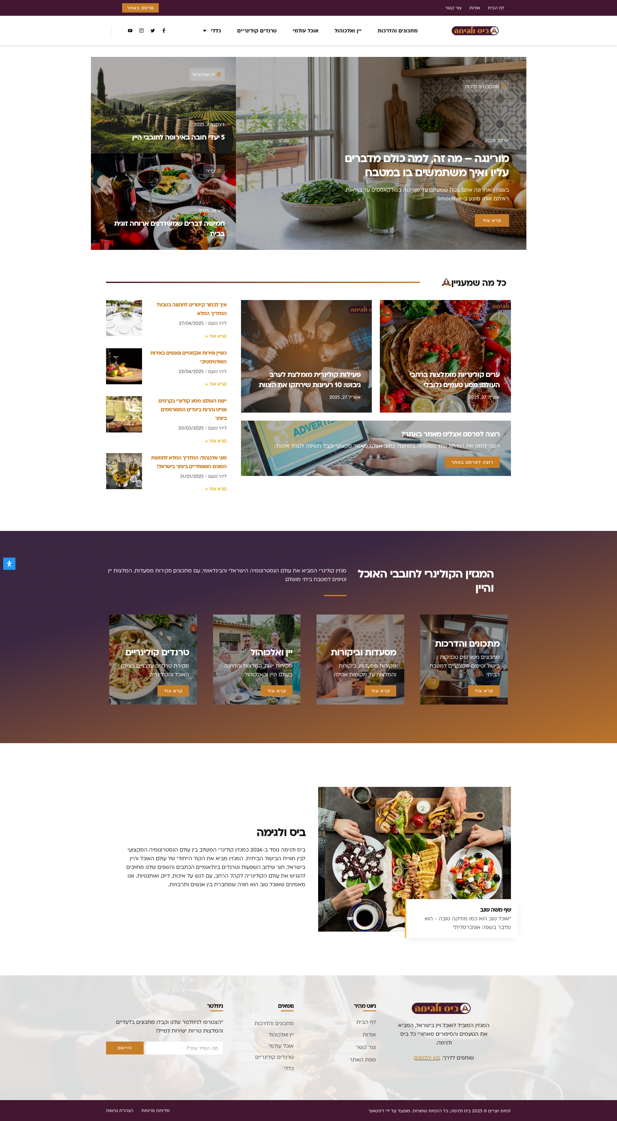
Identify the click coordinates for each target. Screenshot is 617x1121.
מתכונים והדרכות (398, 30)
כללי (216, 30)
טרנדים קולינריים (257, 30)
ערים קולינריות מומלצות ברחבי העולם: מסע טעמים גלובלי (454, 379)
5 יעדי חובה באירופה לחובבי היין (178, 137)
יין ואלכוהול (348, 30)
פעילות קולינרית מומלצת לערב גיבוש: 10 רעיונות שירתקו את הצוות (310, 379)
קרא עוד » (216, 336)
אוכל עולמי (305, 30)
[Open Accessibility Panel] (9, 564)
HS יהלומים (427, 1057)
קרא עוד (484, 691)
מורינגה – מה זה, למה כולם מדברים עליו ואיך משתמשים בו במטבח (426, 165)
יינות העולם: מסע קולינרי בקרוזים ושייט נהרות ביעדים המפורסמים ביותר (192, 409)
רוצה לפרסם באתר (472, 462)
